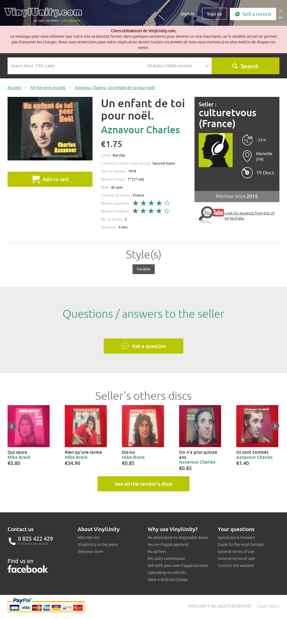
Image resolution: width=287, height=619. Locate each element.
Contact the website (236, 565)
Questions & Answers (236, 537)
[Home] (45, 17)
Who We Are (88, 537)
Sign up (214, 13)
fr (280, 11)
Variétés (144, 269)
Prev (12, 426)
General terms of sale (236, 558)
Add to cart (56, 179)
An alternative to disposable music (178, 537)
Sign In (187, 13)
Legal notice (268, 606)
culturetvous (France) (227, 118)
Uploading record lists (167, 572)
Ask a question (149, 346)
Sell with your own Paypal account (178, 565)
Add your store (90, 551)
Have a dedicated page (168, 579)
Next (274, 426)
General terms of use (236, 551)
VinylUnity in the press (98, 544)
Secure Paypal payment (168, 544)
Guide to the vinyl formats (241, 544)
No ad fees (157, 551)
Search (250, 66)
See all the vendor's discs (143, 484)
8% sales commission (166, 558)
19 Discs (265, 173)
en (281, 17)
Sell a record (257, 14)
